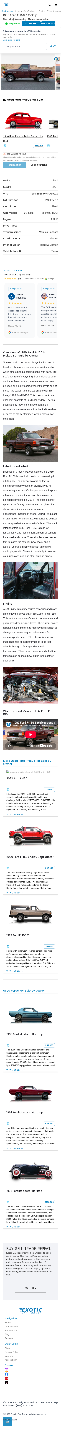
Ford (41, 11)
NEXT (52, 46)
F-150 (49, 11)
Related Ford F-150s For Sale (23, 100)
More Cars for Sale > (12, 40)
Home (17, 11)
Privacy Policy (10, 1419)
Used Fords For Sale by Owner (24, 991)
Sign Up (30, 1288)
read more (14, 325)
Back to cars (7, 11)
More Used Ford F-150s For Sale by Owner (27, 762)
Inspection (14, 23)
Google (24, 332)
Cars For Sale (29, 11)
